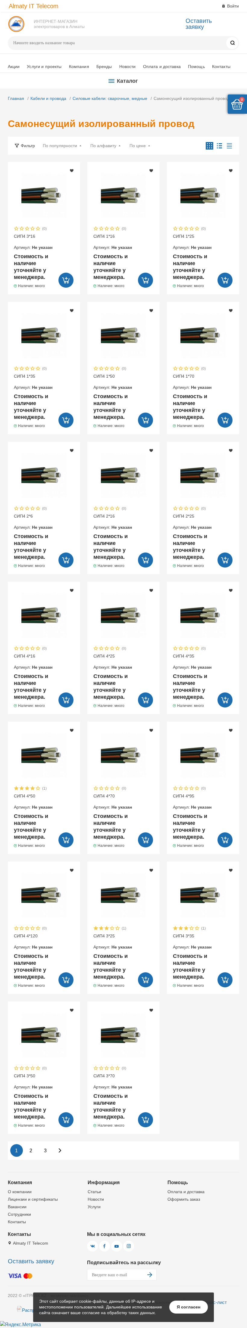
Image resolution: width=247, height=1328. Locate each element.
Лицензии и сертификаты (33, 1199)
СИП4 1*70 (192, 381)
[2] (22, 229)
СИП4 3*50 (33, 1081)
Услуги (94, 1206)
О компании (20, 1191)
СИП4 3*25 (112, 941)
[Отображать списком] (219, 146)
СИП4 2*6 (33, 521)
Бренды (104, 66)
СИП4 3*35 (192, 941)
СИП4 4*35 (192, 661)
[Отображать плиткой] (209, 146)
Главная (16, 98)
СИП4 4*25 (112, 661)
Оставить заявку (199, 23)
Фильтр (28, 145)
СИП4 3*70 (112, 1081)
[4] (33, 229)
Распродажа (35, 1310)
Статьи (94, 1191)
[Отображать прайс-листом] (229, 146)
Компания (79, 66)
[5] (38, 229)
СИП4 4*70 (112, 801)
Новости (127, 66)
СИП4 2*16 (112, 521)
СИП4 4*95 (192, 801)
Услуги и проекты (44, 66)
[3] (27, 229)
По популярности (60, 145)
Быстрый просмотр (44, 195)
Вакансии (17, 1206)
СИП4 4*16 (33, 661)
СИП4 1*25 (192, 241)
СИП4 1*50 (112, 381)
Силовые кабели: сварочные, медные (110, 98)
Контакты (221, 66)
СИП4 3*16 (33, 241)
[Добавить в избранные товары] (72, 170)
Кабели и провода (48, 98)
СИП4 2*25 (192, 521)
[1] (16, 229)
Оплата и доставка (162, 66)
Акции (14, 66)
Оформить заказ (183, 1199)
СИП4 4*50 (33, 801)
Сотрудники (19, 1214)
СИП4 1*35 (33, 381)
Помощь (196, 66)
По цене (138, 145)
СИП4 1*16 (112, 241)
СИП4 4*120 (33, 941)
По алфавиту (103, 145)
